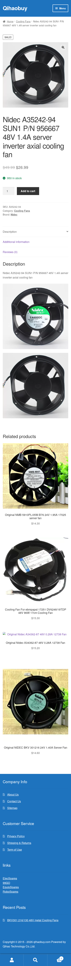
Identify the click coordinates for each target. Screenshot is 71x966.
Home (10, 21)
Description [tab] (10, 232)
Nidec (14, 214)
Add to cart (28, 191)
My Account (12, 960)
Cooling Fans (23, 21)
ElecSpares (10, 878)
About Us (13, 794)
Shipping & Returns (19, 843)
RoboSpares (10, 892)
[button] (63, 47)
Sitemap (12, 808)
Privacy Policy (16, 836)
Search (35, 960)
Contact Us (14, 801)
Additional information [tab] (16, 242)
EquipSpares (11, 887)
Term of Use (14, 850)
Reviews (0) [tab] (10, 252)
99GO (6, 883)
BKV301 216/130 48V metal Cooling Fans (32, 920)
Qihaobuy (15, 8)
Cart (54, 957)
